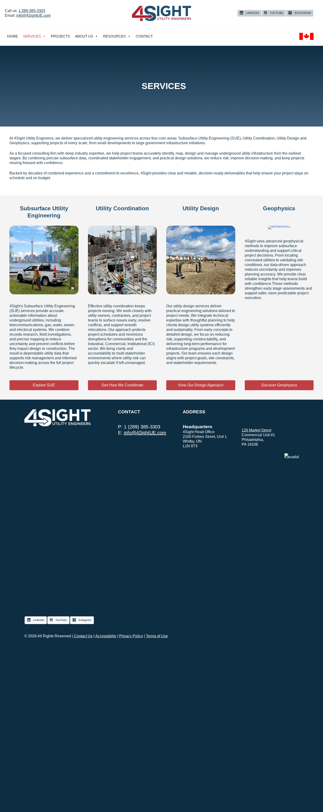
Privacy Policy (131, 636)
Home (12, 36)
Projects (60, 36)
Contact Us (83, 636)
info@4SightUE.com (33, 15)
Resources (114, 36)
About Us (84, 36)
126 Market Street (256, 430)
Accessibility (105, 636)
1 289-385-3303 (31, 11)
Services (32, 36)
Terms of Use (157, 636)
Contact (144, 36)
